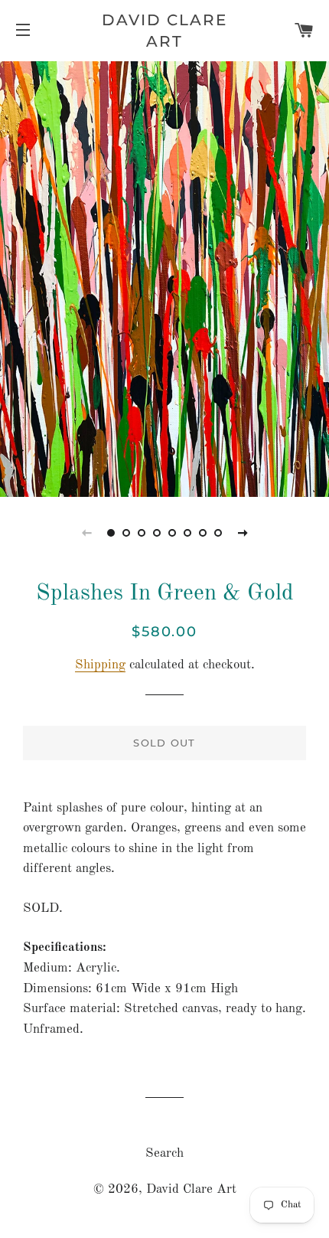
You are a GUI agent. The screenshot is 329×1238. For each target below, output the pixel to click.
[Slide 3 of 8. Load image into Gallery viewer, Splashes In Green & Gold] (141, 533)
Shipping (100, 664)
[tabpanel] (164, 277)
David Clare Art (164, 31)
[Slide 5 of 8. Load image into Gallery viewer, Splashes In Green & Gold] (172, 533)
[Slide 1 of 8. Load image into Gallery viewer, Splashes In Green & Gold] (111, 533)
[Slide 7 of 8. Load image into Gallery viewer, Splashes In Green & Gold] (202, 533)
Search (164, 1153)
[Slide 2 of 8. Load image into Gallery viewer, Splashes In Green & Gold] (126, 533)
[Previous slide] (86, 533)
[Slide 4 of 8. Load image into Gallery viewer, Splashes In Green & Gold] (156, 533)
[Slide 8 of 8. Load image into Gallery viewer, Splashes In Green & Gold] (218, 533)
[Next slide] (242, 533)
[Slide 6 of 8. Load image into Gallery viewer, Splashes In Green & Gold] (187, 533)
